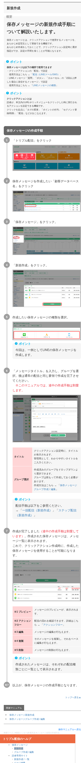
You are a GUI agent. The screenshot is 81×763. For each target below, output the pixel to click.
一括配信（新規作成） (37, 510)
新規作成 (18, 748)
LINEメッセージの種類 (44, 85)
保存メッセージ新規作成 (21, 715)
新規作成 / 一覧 (21, 759)
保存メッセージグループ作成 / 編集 (27, 719)
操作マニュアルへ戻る (69, 729)
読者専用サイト (20, 755)
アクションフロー (53, 624)
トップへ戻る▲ (73, 697)
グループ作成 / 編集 (24, 752)
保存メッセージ (20, 745)
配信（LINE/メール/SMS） (46, 74)
